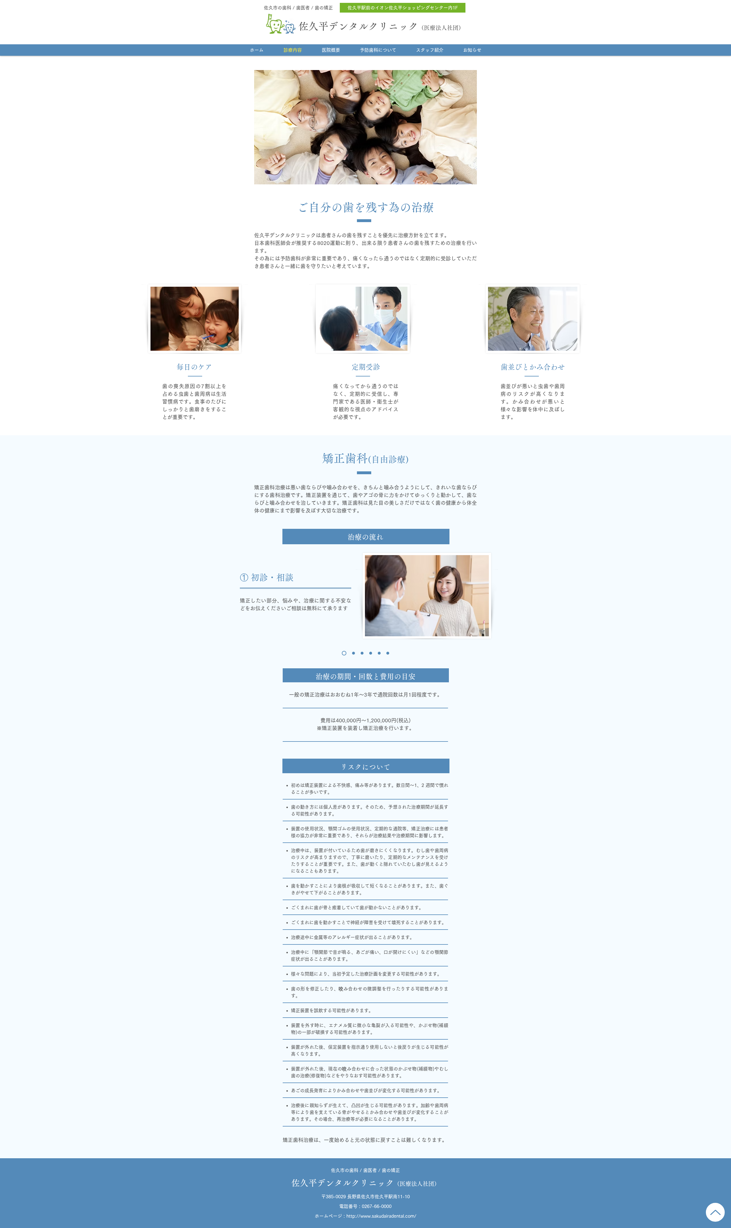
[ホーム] (715, 1212)
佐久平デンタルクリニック (358, 26)
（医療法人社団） (441, 28)
